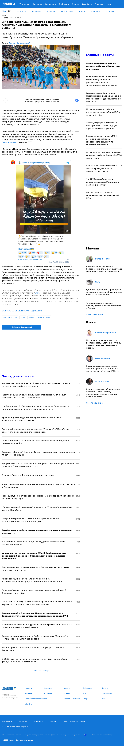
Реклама (53, 721)
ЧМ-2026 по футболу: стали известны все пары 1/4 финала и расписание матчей (102, 182)
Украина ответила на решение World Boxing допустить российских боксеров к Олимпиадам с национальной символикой (101, 81)
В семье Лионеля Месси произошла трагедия (28, 475)
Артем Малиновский (19, 43)
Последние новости (18, 376)
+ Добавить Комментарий (21, 327)
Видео (31, 317)
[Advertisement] (41, 351)
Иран (23, 317)
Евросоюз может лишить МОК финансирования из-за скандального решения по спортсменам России (101, 140)
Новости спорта (44, 317)
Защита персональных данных (16, 727)
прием (38, 293)
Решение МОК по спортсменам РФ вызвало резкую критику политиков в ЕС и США (104, 169)
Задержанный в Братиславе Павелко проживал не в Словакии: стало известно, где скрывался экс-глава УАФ (104, 97)
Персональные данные (74, 721)
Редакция (23, 721)
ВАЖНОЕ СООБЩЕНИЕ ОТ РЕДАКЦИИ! (22, 311)
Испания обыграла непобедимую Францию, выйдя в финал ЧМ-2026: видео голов (104, 155)
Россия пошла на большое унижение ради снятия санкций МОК (102, 195)
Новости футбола (10, 317)
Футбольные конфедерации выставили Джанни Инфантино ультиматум (103, 66)
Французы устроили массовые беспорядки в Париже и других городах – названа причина (102, 126)
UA (4, 11)
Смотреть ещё (41, 670)
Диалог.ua (88, 735)
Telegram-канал (10, 142)
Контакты (38, 721)
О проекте (7, 721)
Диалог (4, 15)
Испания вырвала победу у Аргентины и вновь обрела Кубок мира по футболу (103, 112)
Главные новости (100, 55)
